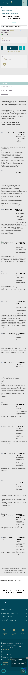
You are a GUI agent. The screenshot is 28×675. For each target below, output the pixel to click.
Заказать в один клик (15, 51)
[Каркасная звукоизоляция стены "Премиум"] (14, 26)
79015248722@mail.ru (9, 660)
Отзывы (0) (4, 94)
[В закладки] (20, 48)
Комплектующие (7, 87)
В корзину (14, 48)
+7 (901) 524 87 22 (8, 649)
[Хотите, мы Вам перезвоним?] (3, 671)
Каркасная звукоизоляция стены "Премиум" (11, 580)
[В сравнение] (24, 48)
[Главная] (1, 7)
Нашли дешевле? (6, 40)
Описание (4, 83)
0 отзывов (13, 24)
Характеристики (6, 90)
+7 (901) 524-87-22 (20, 572)
